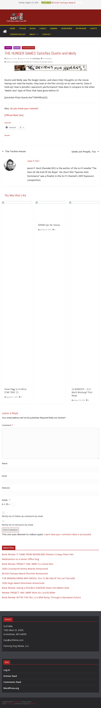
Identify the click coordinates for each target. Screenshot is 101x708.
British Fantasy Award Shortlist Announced (25, 573)
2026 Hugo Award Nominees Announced (23, 583)
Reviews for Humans (31, 62)
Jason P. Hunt (24, 59)
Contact (46, 34)
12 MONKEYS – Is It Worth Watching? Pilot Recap (82, 392)
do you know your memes (23, 108)
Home (12, 28)
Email (4, 476)
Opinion (8, 48)
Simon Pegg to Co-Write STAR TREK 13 (15, 391)
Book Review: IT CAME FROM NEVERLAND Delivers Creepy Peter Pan (37, 554)
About (33, 34)
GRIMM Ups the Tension (49, 225)
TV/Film (22, 28)
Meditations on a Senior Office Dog (20, 559)
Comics (43, 28)
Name (5, 463)
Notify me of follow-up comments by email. (22, 516)
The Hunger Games (46, 62)
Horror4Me (66, 28)
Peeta (22, 62)
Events (93, 28)
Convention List (18, 34)
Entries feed (10, 676)
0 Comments (47, 59)
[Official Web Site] (13, 115)
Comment (7, 425)
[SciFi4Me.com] (5, 31)
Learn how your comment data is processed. (67, 534)
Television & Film (28, 48)
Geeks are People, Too (84, 151)
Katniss (8, 62)
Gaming (53, 28)
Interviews (81, 28)
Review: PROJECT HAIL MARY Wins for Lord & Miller (28, 592)
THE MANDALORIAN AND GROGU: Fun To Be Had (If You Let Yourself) (38, 578)
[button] (37, 34)
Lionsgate (15, 62)
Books (33, 28)
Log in (6, 670)
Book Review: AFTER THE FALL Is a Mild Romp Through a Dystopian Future (41, 597)
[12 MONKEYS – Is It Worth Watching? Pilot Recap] (84, 202)
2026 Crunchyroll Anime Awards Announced (25, 568)
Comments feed (12, 682)
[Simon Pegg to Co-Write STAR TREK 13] (17, 202)
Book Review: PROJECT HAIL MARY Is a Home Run (27, 563)
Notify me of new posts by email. (18, 524)
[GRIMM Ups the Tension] (51, 202)
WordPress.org (11, 688)
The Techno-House (15, 151)
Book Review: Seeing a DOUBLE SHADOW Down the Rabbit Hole (35, 587)
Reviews (17, 48)
